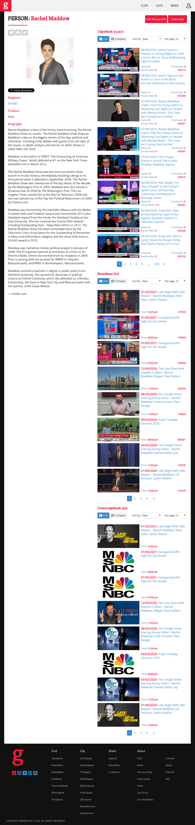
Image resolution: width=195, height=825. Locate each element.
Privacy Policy (145, 772)
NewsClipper (87, 765)
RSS (168, 779)
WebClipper (86, 779)
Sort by (137, 39)
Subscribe (177, 19)
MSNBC (13, 103)
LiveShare (114, 772)
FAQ (139, 758)
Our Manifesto (145, 799)
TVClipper (85, 772)
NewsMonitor (88, 806)
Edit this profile (156, 19)
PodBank (56, 779)
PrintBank (57, 799)
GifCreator (86, 799)
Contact (170, 758)
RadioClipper (87, 785)
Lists (159, 5)
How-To (170, 772)
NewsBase (57, 765)
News (174, 5)
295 (156, 264)
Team (140, 785)
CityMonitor (87, 813)
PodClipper (86, 792)
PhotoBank (57, 792)
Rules (140, 765)
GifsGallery (115, 765)
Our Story (142, 792)
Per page (170, 39)
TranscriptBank (59, 785)
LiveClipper (86, 758)
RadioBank (57, 772)
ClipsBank (56, 758)
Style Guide (143, 779)
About (141, 751)
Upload (113, 758)
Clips (144, 5)
